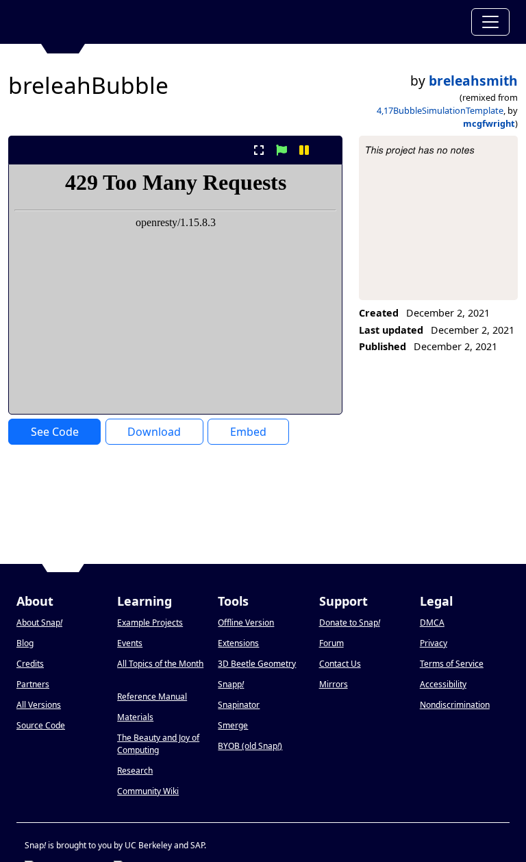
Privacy (433, 643)
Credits (30, 663)
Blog (25, 643)
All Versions (38, 705)
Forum (331, 643)
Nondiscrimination (455, 705)
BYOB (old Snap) (250, 746)
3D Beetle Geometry (257, 663)
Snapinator (239, 705)
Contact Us (340, 663)
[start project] (281, 150)
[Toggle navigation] (490, 22)
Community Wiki (148, 791)
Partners (32, 684)
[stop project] (327, 150)
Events (129, 643)
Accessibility (443, 684)
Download (154, 431)
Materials (135, 717)
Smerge (233, 725)
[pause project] (304, 150)
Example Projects (150, 622)
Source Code (40, 725)
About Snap (39, 622)
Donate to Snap (349, 622)
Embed (248, 431)
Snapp (231, 684)
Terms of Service (452, 663)
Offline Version (246, 622)
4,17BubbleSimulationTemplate (440, 110)
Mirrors (333, 684)
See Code (55, 431)
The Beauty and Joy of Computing (158, 744)
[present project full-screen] (258, 150)
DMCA (432, 622)
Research (135, 770)
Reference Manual (152, 696)
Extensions (238, 643)
